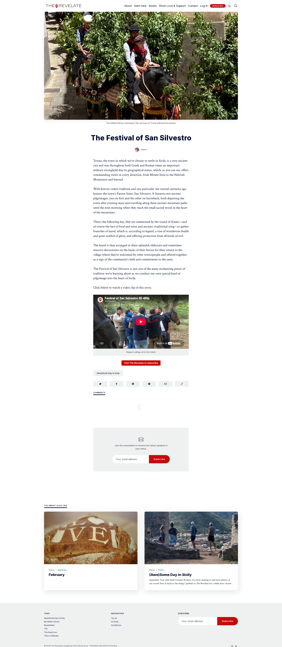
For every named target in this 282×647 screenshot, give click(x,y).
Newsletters (49, 625)
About (128, 6)
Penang (113, 646)
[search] (235, 6)
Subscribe (217, 6)
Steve (144, 149)
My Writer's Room (51, 622)
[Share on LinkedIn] (133, 384)
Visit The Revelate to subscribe (141, 363)
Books (153, 6)
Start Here (140, 6)
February (57, 575)
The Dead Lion (50, 632)
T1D (45, 629)
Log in (204, 6)
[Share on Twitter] (100, 384)
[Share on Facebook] (117, 384)
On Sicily (115, 622)
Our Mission (116, 625)
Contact (193, 6)
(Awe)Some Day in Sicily (108, 373)
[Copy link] (182, 384)
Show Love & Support (172, 6)
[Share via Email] (165, 384)
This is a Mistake (51, 636)
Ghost (105, 646)
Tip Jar (114, 618)
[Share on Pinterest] (149, 384)
